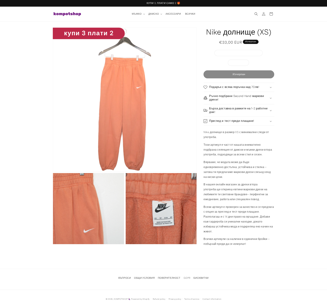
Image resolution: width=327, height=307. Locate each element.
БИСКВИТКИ (200, 278)
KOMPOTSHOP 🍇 (122, 299)
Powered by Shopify (140, 299)
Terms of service (191, 299)
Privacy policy (175, 299)
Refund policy (159, 299)
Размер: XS (240, 63)
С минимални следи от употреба (240, 53)
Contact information (212, 299)
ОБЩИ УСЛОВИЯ (144, 278)
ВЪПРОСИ (124, 278)
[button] (138, 14)
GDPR (187, 278)
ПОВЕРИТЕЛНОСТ (169, 278)
